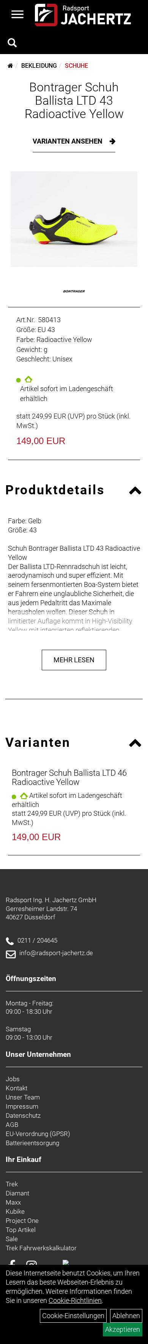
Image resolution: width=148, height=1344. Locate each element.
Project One (22, 1220)
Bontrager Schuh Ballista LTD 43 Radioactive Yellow (74, 100)
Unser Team (23, 1097)
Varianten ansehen (68, 141)
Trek (12, 1184)
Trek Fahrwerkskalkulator (41, 1248)
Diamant (17, 1193)
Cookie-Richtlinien (75, 1300)
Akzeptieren (122, 1329)
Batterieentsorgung (32, 1143)
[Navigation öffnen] (17, 15)
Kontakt (16, 1088)
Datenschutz (23, 1115)
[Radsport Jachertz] (83, 15)
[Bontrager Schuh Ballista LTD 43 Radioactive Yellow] (74, 219)
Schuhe (76, 65)
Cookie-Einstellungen (73, 1316)
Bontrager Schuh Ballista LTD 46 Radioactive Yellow (69, 777)
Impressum (22, 1106)
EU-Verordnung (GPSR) (38, 1134)
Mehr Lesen (74, 660)
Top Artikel (21, 1230)
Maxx (13, 1202)
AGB (12, 1124)
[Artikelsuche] (12, 43)
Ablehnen (126, 1316)
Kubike (15, 1211)
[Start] (10, 65)
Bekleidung (39, 65)
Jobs (13, 1079)
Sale (12, 1239)
